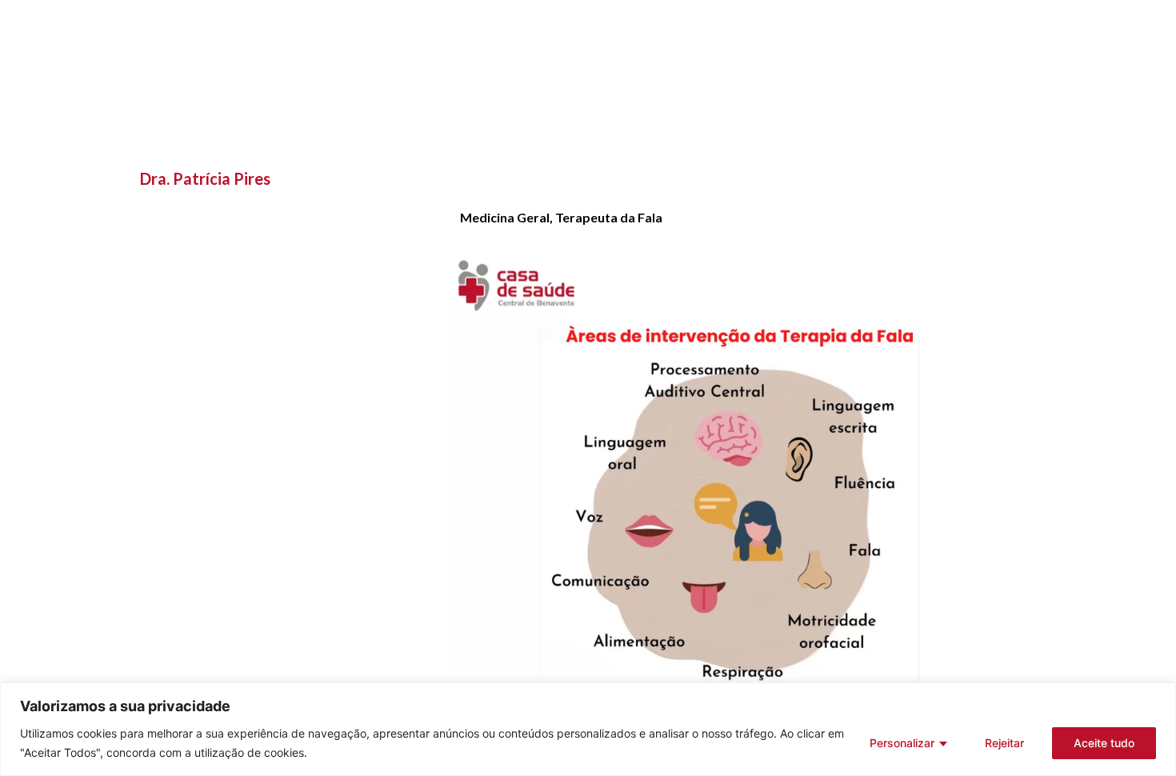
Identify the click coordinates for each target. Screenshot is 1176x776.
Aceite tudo (1104, 743)
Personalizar (902, 743)
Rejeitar (1004, 743)
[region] (588, 729)
